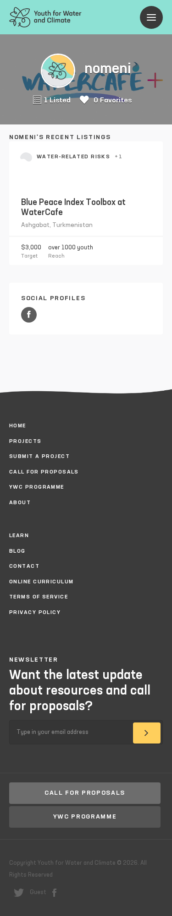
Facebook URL (29, 315)
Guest (38, 892)
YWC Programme (36, 487)
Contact (24, 566)
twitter (19, 892)
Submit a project (39, 456)
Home (17, 426)
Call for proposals (44, 472)
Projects (25, 441)
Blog (17, 551)
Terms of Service (38, 597)
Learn (19, 536)
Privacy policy (35, 612)
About (20, 503)
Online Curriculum (41, 582)
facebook (54, 892)
